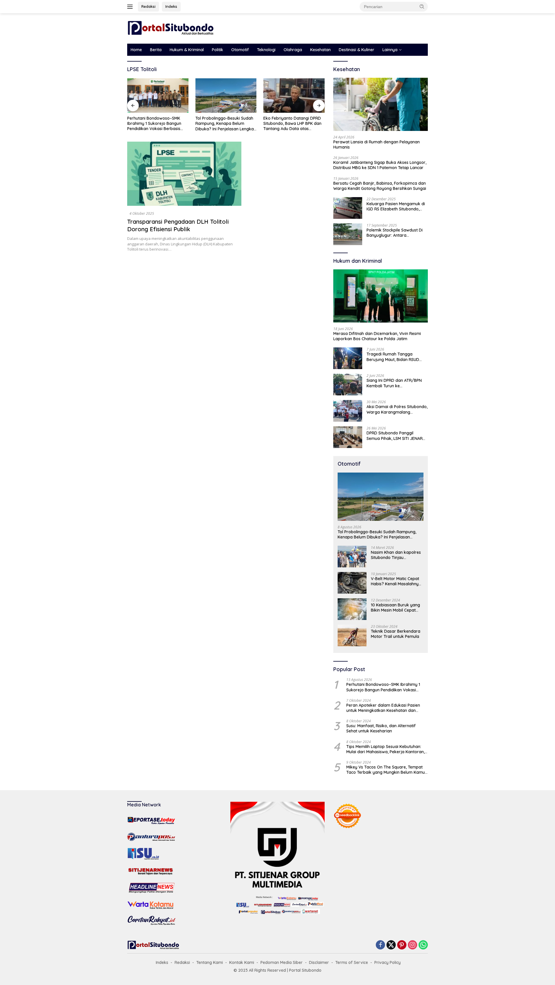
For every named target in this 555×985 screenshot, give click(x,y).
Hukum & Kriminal (187, 49)
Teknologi (266, 49)
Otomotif (240, 49)
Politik (217, 49)
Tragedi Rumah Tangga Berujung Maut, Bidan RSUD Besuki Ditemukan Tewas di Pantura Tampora (393, 356)
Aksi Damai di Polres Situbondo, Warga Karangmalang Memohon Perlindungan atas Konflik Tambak (397, 409)
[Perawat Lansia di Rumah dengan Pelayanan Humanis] (380, 104)
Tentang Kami (209, 962)
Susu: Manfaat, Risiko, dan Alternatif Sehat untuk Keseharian (381, 728)
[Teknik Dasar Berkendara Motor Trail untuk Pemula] (352, 635)
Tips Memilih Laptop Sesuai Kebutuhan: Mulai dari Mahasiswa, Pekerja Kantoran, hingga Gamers (385, 749)
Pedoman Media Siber (281, 962)
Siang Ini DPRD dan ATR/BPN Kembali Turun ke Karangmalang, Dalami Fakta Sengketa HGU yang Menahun (395, 383)
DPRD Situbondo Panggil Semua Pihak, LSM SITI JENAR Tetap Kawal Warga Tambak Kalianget (395, 435)
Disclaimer (319, 962)
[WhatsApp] (423, 945)
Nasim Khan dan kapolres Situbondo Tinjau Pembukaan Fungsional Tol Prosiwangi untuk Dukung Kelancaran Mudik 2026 (396, 555)
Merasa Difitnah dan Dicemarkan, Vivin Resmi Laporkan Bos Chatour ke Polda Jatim (377, 336)
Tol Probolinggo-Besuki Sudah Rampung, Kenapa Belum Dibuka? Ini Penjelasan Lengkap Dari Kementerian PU (164, 124)
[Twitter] (391, 945)
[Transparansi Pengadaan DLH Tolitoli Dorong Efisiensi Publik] (184, 174)
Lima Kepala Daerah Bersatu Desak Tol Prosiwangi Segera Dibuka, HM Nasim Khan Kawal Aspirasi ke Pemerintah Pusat (300, 124)
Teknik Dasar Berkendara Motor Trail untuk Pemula (395, 634)
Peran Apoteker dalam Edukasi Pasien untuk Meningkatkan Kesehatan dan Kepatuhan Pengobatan (383, 708)
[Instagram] (412, 945)
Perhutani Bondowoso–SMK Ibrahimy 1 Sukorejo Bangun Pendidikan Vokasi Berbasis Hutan (383, 687)
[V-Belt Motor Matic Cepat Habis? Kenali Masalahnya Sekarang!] (352, 583)
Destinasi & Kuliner (356, 49)
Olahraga (293, 49)
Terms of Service (351, 962)
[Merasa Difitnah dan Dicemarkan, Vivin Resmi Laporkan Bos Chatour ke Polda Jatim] (380, 296)
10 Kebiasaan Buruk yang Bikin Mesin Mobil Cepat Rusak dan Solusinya (395, 607)
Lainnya (389, 49)
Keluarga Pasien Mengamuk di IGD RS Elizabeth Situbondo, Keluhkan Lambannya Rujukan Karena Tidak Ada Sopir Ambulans (396, 206)
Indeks (171, 6)
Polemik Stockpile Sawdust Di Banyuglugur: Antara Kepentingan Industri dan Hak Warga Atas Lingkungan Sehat (396, 232)
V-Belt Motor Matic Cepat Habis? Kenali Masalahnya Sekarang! (396, 581)
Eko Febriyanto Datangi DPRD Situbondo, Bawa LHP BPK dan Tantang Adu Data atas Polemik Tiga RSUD (232, 124)
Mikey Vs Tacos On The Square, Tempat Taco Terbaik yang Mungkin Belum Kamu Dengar (385, 769)
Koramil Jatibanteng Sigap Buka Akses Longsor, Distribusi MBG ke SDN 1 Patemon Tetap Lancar (379, 165)
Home (136, 49)
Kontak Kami (241, 962)
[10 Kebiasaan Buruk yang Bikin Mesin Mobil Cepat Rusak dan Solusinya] (352, 609)
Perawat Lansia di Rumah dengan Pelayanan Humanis (376, 144)
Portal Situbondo (305, 970)
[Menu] (131, 7)
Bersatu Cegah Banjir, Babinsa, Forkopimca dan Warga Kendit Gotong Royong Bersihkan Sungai (379, 186)
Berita (156, 49)
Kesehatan (320, 49)
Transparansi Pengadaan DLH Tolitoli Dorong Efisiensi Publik (178, 225)
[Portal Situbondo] (170, 28)
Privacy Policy (387, 962)
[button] (422, 6)
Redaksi (148, 6)
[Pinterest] (401, 945)
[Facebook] (380, 945)
